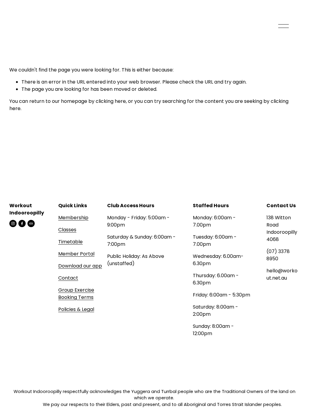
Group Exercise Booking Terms (76, 294)
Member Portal (76, 253)
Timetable (70, 241)
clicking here (111, 101)
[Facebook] (22, 223)
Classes (67, 229)
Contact (68, 277)
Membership (73, 217)
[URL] (31, 223)
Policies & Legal (76, 309)
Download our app (80, 265)
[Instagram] (13, 223)
